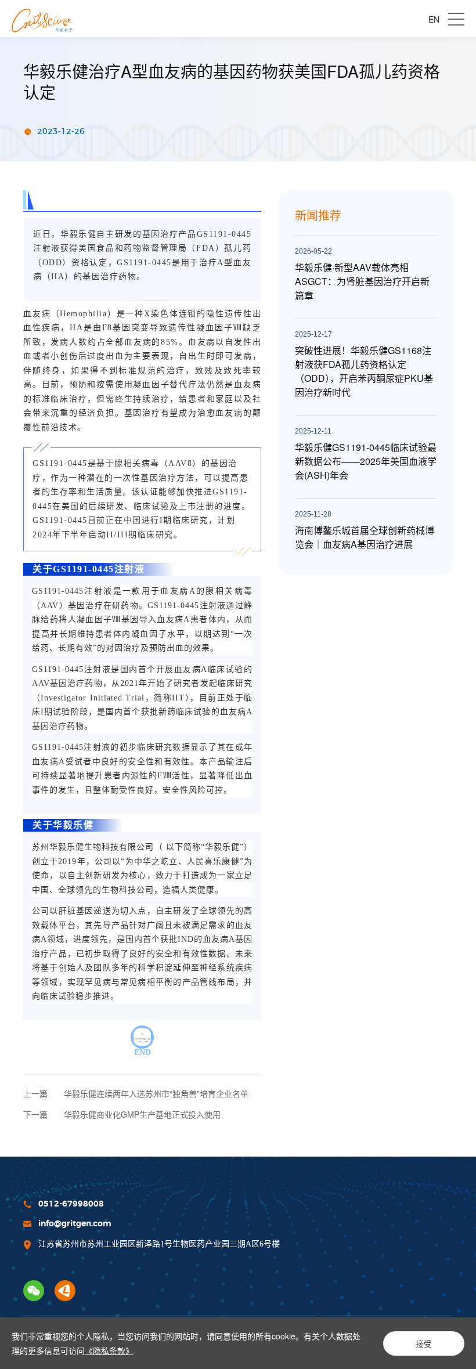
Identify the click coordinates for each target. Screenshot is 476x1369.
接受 (424, 1343)
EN (433, 19)
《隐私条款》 (109, 1350)
